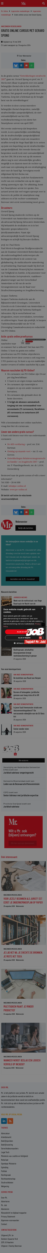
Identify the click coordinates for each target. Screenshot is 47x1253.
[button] (23, 643)
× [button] (42, 608)
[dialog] (23, 626)
